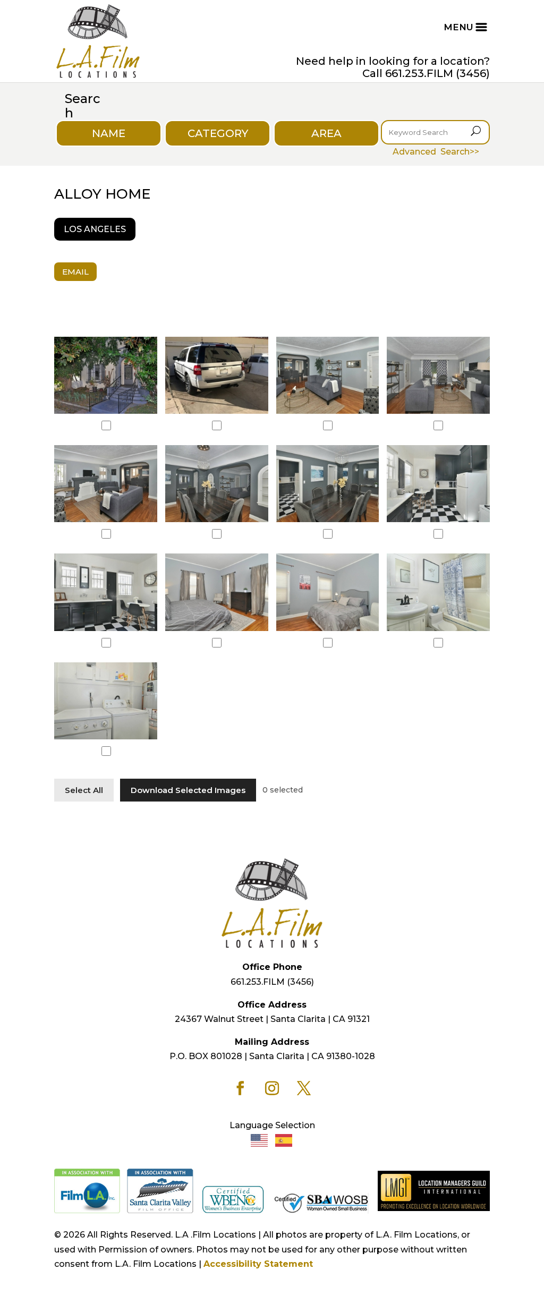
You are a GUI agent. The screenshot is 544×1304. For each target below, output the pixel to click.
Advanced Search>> (436, 152)
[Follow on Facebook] (240, 1088)
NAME (108, 133)
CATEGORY (218, 133)
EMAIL (75, 272)
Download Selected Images (188, 790)
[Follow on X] (304, 1088)
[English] (260, 1140)
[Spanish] (284, 1140)
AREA (326, 133)
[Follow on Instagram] (272, 1088)
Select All (84, 790)
